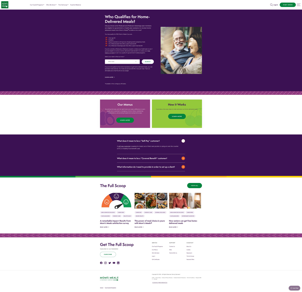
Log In (275, 5)
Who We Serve (50, 5)
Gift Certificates (155, 259)
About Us (189, 246)
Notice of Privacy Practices (167, 277)
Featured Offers (190, 259)
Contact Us (172, 246)
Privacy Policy (158, 277)
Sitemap (155, 279)
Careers (188, 249)
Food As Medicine (75, 5)
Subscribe (108, 254)
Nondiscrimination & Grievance (180, 277)
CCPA (153, 277)
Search (148, 61)
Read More (104, 227)
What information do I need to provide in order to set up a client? (146, 166)
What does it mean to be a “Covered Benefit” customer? (142, 158)
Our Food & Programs (36, 5)
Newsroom (189, 253)
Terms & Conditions (190, 277)
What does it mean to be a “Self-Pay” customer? (138, 140)
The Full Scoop (62, 5)
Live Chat (295, 288)
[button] (271, 5)
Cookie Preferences (159, 282)
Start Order (288, 5)
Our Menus (155, 249)
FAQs (170, 249)
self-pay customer (124, 146)
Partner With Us (173, 253)
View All (194, 185)
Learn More (109, 77)
